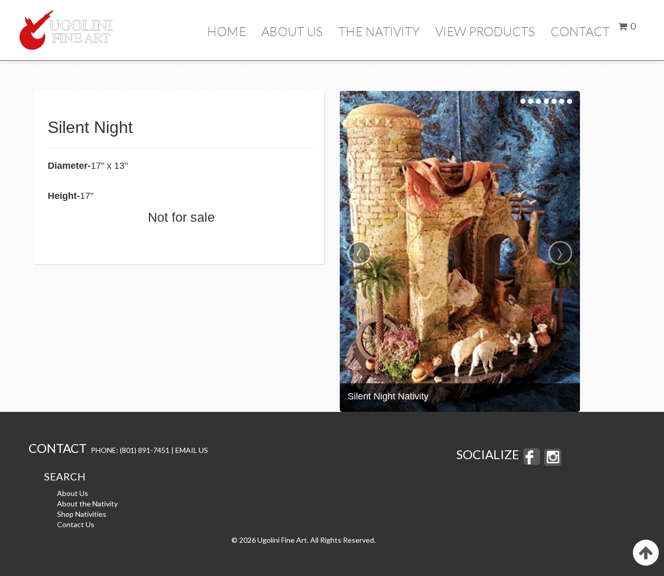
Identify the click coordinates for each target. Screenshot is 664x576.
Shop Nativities (81, 514)
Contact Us (75, 524)
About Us (292, 30)
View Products (485, 30)
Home (226, 30)
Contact (580, 30)
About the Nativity (87, 503)
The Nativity (379, 30)
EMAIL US (191, 450)
